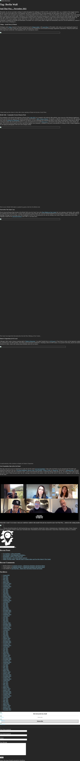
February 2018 (6, 705)
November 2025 (7, 583)
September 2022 (7, 628)
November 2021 (26, 529)
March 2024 (6, 609)
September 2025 (7, 586)
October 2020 (6, 660)
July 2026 (5, 576)
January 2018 (6, 707)
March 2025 (6, 594)
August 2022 (6, 630)
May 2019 (5, 684)
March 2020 (6, 670)
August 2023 (6, 616)
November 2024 (7, 597)
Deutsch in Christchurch (13, 120)
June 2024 (5, 604)
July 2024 (5, 603)
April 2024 (6, 607)
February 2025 (6, 596)
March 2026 (6, 582)
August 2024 (6, 602)
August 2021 (6, 646)
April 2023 (6, 621)
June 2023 (5, 618)
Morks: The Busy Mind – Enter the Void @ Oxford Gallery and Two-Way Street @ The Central (27, 559)
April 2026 (6, 580)
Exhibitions (8, 529)
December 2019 (7, 674)
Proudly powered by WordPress (17, 760)
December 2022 (7, 624)
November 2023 (7, 611)
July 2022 (5, 631)
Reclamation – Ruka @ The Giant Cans (13, 556)
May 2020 (5, 667)
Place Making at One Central (49, 212)
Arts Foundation (34, 528)
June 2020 (5, 666)
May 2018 (5, 701)
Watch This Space (4, 760)
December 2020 (7, 658)
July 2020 (5, 665)
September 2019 (7, 679)
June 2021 (5, 649)
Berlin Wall (42, 528)
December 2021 (7, 641)
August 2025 (6, 587)
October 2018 (6, 694)
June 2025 (5, 590)
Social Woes (55, 529)
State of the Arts (63, 529)
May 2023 (5, 620)
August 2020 (6, 663)
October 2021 (6, 644)
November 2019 (7, 676)
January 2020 (6, 673)
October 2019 (6, 677)
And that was (26, 528)
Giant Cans (19, 529)
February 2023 (6, 623)
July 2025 (5, 589)
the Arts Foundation (40, 468)
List (22, 528)
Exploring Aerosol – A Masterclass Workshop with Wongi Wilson (29, 565)
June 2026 (5, 578)
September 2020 (7, 662)
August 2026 (6, 575)
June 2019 (5, 683)
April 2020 (6, 669)
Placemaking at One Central (38, 529)
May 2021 (5, 651)
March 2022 (6, 637)
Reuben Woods (7, 528)
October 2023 (6, 613)
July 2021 (5, 648)
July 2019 (5, 681)
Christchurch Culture (63, 528)
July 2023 (5, 617)
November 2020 (7, 659)
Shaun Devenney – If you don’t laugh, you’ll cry (15, 558)
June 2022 (5, 632)
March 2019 (6, 687)
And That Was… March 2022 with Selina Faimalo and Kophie (26, 568)
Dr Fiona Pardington (22, 470)
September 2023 (7, 614)
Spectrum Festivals (17, 216)
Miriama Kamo (70, 470)
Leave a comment (71, 529)
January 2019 (6, 690)
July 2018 (5, 698)
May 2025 (5, 592)
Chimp (10, 27)
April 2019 (6, 686)
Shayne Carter (31, 470)
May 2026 (5, 579)
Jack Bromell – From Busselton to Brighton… (14, 555)
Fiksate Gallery (36, 27)
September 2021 (7, 645)
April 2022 (6, 635)
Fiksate (14, 529)
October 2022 (6, 627)
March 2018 (6, 704)
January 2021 (6, 656)
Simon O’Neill (46, 470)
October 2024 (6, 599)
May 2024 (5, 606)
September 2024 (7, 600)
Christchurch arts (53, 528)
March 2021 (6, 653)
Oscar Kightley (38, 470)
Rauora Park (49, 529)
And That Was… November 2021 (13, 9)
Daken (70, 528)
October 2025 (6, 585)
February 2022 (6, 638)
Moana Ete (55, 470)
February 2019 (6, 688)
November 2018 (7, 693)
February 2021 (6, 655)
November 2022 (7, 625)
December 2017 (7, 708)
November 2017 (7, 709)
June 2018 (5, 700)
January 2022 (6, 639)
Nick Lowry (45, 121)
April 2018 (6, 702)
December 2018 (7, 691)
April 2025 (6, 593)
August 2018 (6, 697)
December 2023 (7, 610)
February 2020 (6, 672)
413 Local (52, 341)
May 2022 (5, 634)
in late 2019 (32, 117)
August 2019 (6, 680)
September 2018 (7, 695)
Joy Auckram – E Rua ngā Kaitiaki (11, 553)
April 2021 (6, 652)
